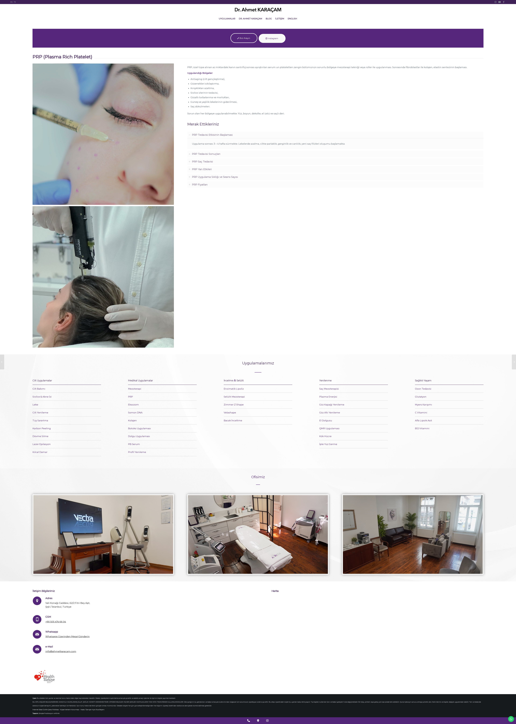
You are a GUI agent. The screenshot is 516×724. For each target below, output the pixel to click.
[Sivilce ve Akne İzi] (514, 362)
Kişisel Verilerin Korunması (69, 710)
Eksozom (133, 404)
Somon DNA (135, 412)
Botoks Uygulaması (139, 428)
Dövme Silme (40, 436)
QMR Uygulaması (329, 428)
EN (11, 2)
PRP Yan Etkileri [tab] (202, 169)
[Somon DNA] (2, 362)
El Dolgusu (325, 420)
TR (15, 2)
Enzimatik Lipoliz (234, 388)
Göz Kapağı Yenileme (331, 404)
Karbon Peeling (42, 428)
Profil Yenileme (137, 452)
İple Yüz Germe (328, 444)
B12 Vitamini (422, 428)
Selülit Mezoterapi (234, 396)
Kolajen (132, 420)
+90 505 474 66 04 (55, 621)
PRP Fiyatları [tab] (200, 184)
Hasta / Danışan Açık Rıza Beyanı (92, 710)
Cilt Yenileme (40, 412)
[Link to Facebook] (504, 2)
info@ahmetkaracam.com (60, 651)
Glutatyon (420, 396)
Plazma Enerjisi (328, 396)
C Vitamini (421, 412)
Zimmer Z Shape (234, 404)
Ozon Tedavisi (423, 388)
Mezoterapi (134, 388)
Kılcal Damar (40, 452)
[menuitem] (227, 18)
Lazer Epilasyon (42, 444)
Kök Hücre (325, 436)
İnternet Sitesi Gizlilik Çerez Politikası (46, 710)
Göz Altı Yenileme (329, 412)
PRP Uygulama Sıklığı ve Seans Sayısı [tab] (215, 176)
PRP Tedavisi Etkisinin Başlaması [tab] (212, 134)
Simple (41, 713)
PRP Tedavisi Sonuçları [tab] (206, 153)
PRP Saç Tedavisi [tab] (202, 161)
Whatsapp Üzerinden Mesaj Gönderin (67, 636)
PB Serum (134, 444)
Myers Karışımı (423, 404)
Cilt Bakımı (39, 388)
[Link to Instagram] (495, 2)
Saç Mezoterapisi (329, 388)
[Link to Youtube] (499, 2)
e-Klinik (57, 713)
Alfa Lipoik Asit (423, 420)
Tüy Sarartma (40, 420)
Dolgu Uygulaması (139, 436)
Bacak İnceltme (233, 420)
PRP (130, 396)
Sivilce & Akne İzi (42, 396)
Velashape (230, 412)
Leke (35, 404)
